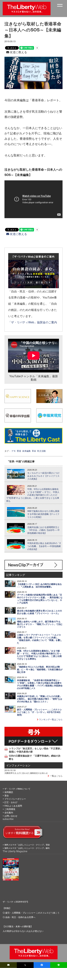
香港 (19, 450)
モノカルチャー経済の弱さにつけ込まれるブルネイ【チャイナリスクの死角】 (43, 475)
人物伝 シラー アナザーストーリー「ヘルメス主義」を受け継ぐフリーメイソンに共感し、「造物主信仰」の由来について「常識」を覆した (39, 638)
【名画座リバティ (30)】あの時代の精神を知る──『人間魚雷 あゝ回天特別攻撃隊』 (39, 585)
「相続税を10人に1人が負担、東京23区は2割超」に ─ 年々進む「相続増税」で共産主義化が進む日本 (40, 669)
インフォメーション (18, 765)
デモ (13, 450)
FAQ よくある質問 (13, 805)
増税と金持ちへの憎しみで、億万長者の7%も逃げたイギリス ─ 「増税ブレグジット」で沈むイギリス (40, 624)
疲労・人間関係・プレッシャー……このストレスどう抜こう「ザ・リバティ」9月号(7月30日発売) (39, 712)
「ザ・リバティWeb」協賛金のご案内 (32, 322)
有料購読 (8, 791)
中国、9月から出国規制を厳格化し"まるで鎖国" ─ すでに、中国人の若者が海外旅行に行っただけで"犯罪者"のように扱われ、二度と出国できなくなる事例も (32, 495)
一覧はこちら (56, 775)
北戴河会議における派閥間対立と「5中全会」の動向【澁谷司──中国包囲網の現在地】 (43, 530)
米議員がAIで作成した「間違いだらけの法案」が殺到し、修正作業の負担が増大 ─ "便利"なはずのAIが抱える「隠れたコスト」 (39, 699)
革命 (34, 450)
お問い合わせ (10, 815)
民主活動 (41, 450)
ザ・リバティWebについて (17, 788)
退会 (6, 795)
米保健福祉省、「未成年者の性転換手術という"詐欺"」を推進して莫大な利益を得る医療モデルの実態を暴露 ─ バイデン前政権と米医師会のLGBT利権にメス (40, 684)
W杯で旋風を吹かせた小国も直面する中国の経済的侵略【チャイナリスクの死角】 (43, 514)
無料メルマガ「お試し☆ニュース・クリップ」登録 (27, 844)
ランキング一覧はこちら (50, 719)
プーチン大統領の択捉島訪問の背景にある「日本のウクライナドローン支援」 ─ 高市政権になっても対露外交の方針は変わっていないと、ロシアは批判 (40, 598)
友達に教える (18, 52)
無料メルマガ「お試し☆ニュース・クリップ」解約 (27, 848)
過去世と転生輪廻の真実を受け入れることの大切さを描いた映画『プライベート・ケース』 (39, 612)
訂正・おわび (10, 802)
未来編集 (26, 450)
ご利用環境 (9, 809)
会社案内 (8, 812)
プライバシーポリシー (15, 798)
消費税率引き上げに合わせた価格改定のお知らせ (26, 772)
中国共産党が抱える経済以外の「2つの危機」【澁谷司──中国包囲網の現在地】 (44, 546)
